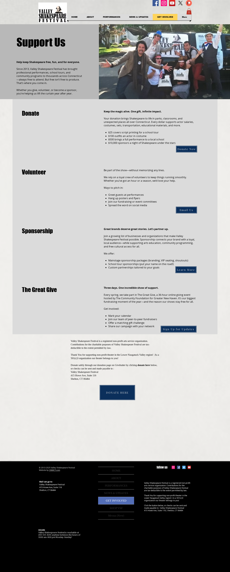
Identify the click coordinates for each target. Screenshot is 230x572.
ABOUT (116, 478)
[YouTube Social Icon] (172, 3)
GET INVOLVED (116, 500)
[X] (180, 3)
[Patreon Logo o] (189, 3)
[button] (189, 11)
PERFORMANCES (116, 485)
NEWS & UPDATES (116, 493)
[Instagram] (164, 3)
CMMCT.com (54, 470)
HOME (116, 470)
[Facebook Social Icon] (156, 3)
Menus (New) (116, 515)
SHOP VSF (116, 508)
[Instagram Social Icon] (173, 467)
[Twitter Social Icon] (184, 467)
